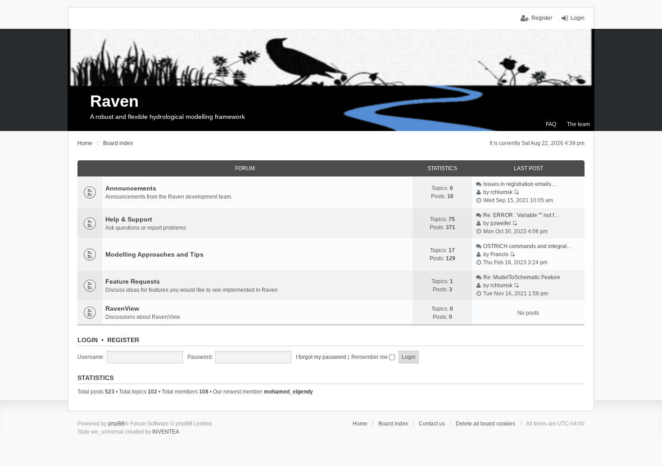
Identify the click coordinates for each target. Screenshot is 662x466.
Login (87, 340)
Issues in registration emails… (520, 184)
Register (123, 340)
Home (360, 424)
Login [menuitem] (578, 18)
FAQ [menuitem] (551, 124)
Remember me (370, 357)
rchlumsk (501, 192)
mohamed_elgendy (288, 392)
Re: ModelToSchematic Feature (521, 277)
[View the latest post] (516, 192)
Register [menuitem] (541, 18)
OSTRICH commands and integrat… (527, 246)
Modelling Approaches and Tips (154, 254)
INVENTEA (165, 432)
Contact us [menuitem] (432, 424)
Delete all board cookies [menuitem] (485, 424)
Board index (393, 424)
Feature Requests (132, 281)
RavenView (122, 308)
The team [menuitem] (578, 124)
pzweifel (500, 223)
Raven (114, 101)
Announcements (130, 188)
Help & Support (128, 219)
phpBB (116, 424)
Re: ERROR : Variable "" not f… (521, 215)
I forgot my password (321, 357)
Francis (499, 254)
